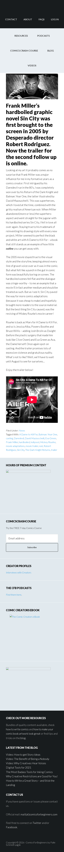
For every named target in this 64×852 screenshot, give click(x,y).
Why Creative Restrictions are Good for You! (32, 776)
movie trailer (32, 446)
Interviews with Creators (18, 572)
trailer (54, 449)
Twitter (37, 822)
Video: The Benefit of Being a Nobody (27, 758)
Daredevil (19, 438)
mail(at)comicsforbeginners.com (39, 814)
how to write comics (17, 729)
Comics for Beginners (32, 5)
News (22, 430)
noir (41, 446)
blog (23, 738)
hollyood (35, 442)
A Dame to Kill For (28, 434)
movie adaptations (15, 446)
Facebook (11, 827)
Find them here (13, 594)
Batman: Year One (48, 434)
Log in (18, 844)
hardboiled (24, 442)
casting (9, 438)
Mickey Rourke (48, 442)
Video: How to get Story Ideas (23, 754)
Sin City (20, 449)
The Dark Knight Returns (37, 449)
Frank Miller (12, 442)
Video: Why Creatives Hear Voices (26, 763)
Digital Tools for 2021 (18, 767)
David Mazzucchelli (34, 438)
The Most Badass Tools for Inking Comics (29, 772)
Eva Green (50, 438)
